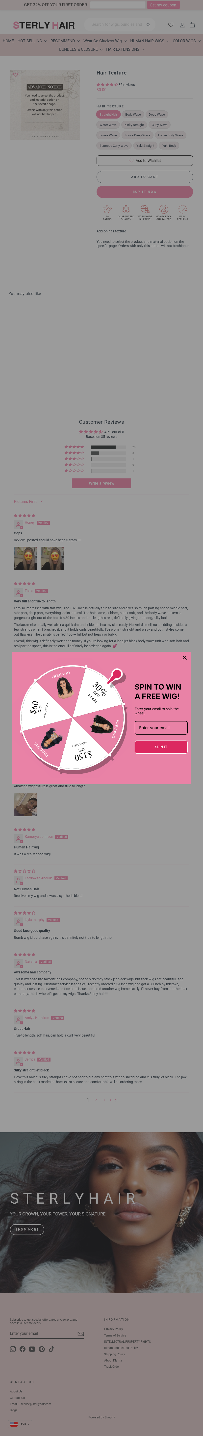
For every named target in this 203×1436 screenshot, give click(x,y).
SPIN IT (161, 747)
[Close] (185, 658)
